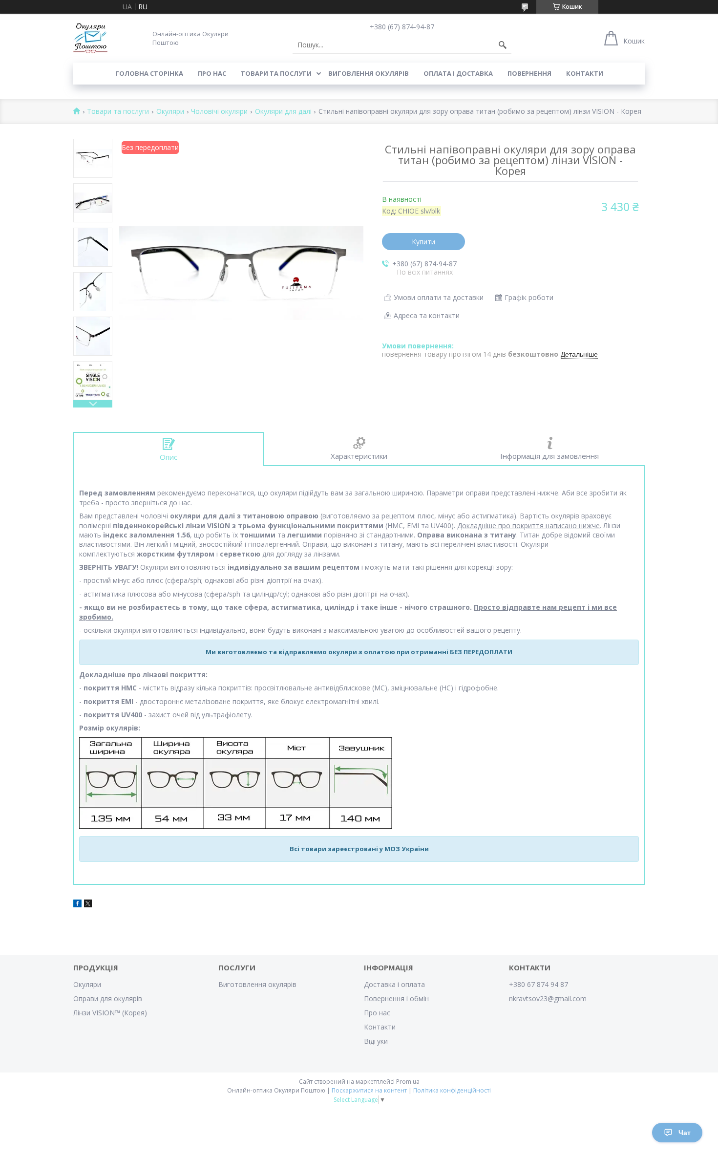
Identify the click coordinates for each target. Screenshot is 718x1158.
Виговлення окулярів (368, 73)
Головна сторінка (149, 73)
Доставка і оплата (394, 984)
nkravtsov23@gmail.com (548, 998)
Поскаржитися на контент (369, 1090)
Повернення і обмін (396, 998)
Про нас (212, 73)
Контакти (584, 73)
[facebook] (77, 904)
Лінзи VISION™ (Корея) (110, 1012)
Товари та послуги (276, 73)
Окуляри (170, 111)
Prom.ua (408, 1081)
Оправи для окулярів (107, 998)
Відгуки (376, 1041)
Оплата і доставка (458, 73)
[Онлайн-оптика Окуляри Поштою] (90, 38)
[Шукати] (502, 45)
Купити (423, 241)
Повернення (529, 73)
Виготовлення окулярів (257, 984)
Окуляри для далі (283, 111)
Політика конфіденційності (452, 1090)
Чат (684, 1133)
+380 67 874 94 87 (538, 984)
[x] (88, 904)
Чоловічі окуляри (219, 111)
